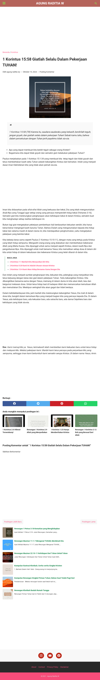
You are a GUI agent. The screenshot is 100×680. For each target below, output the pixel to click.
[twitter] (38, 403)
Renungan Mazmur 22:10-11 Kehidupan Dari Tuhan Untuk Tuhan (41, 553)
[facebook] (14, 403)
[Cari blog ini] (95, 3)
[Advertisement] (50, 29)
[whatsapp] (85, 403)
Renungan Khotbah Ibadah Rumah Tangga (31, 590)
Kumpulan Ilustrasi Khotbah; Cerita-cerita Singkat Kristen (38, 566)
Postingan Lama (88, 522)
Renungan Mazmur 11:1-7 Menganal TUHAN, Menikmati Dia (39, 541)
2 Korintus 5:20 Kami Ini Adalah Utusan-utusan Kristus (32, 266)
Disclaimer (64, 667)
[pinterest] (62, 403)
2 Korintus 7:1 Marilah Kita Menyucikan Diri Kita (29, 262)
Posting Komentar (47, 72)
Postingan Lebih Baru (13, 522)
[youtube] (50, 655)
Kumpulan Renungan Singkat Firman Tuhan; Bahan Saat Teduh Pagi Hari (44, 578)
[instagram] (41, 655)
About (33, 667)
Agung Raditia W (50, 3)
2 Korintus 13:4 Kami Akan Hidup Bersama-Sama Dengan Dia (35, 269)
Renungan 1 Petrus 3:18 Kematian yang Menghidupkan (37, 529)
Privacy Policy (52, 667)
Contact (41, 667)
